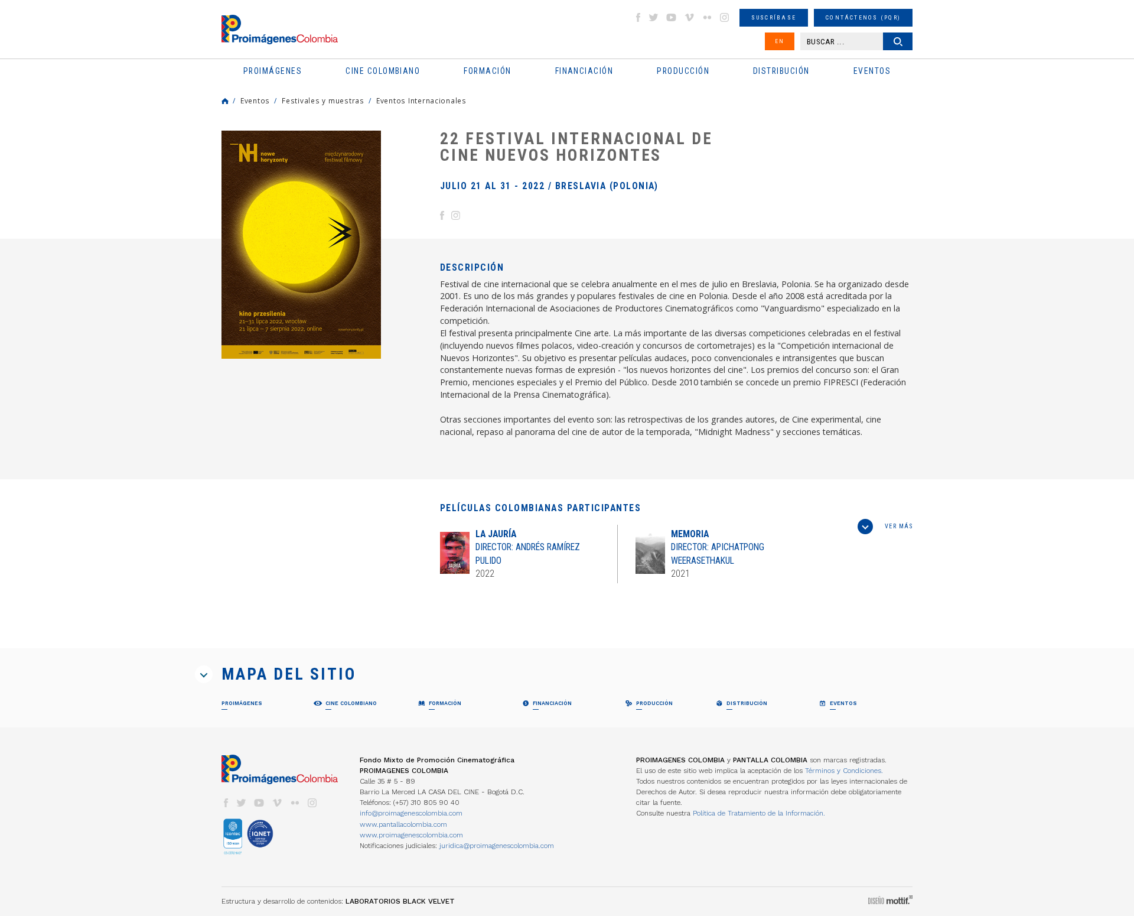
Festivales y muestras (323, 100)
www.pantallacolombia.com (403, 824)
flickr (707, 17)
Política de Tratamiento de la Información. (759, 813)
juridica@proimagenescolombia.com (496, 846)
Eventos (255, 100)
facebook (638, 17)
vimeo (689, 17)
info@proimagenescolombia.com (411, 813)
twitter (654, 17)
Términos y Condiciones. (844, 770)
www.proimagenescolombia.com (411, 835)
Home (225, 101)
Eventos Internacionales (421, 100)
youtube (671, 17)
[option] (301, 245)
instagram (725, 17)
